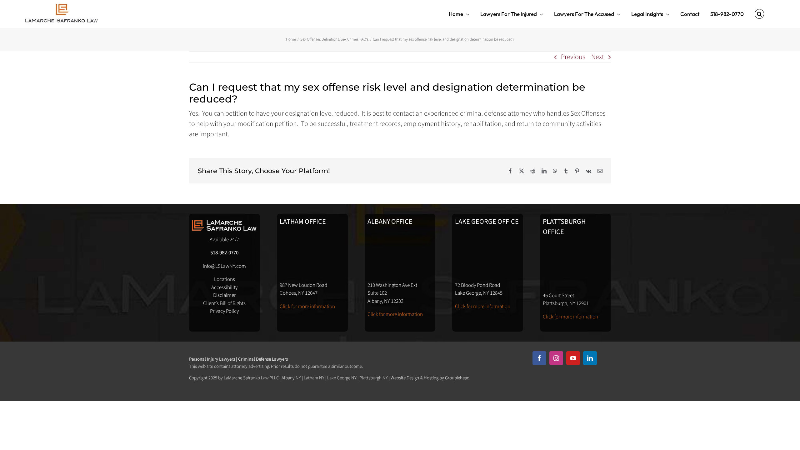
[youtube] (573, 358)
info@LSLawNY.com (224, 266)
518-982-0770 (224, 253)
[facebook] (539, 358)
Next (597, 57)
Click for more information (307, 306)
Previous (573, 57)
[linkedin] (590, 358)
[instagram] (556, 358)
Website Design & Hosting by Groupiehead (430, 378)
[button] (759, 14)
